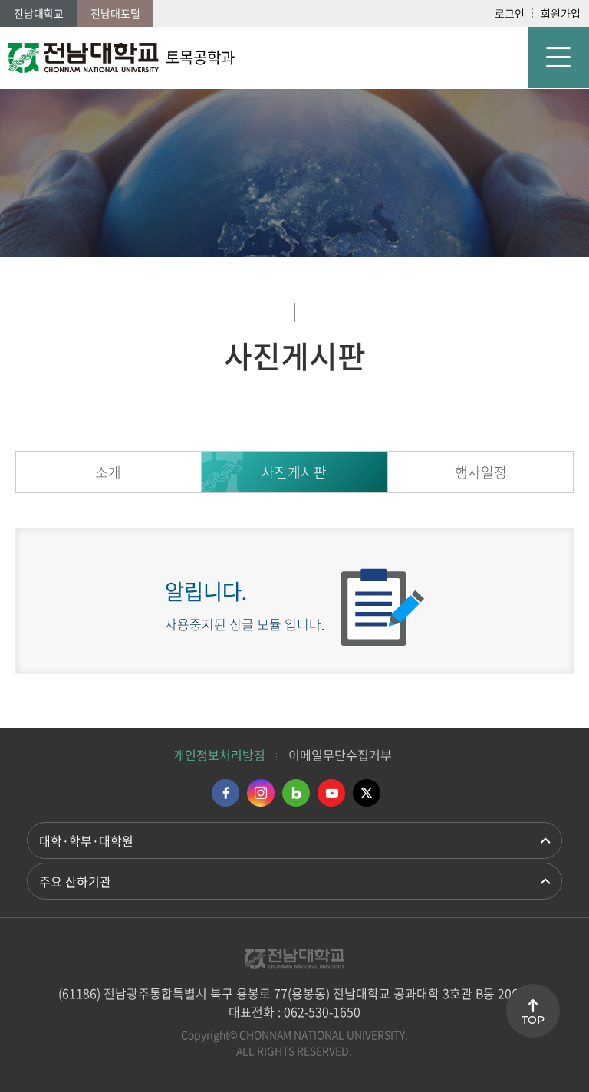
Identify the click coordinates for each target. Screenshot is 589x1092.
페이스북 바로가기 (225, 793)
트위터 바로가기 (366, 793)
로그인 (510, 13)
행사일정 (481, 472)
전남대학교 (39, 13)
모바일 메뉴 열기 (558, 57)
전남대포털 (115, 13)
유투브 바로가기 (331, 793)
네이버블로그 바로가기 (296, 793)
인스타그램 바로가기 (261, 793)
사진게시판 (294, 472)
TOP (533, 1020)
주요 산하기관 (75, 881)
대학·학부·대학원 (86, 840)
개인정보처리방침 (219, 754)
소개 (108, 472)
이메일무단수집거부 (340, 754)
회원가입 (561, 13)
